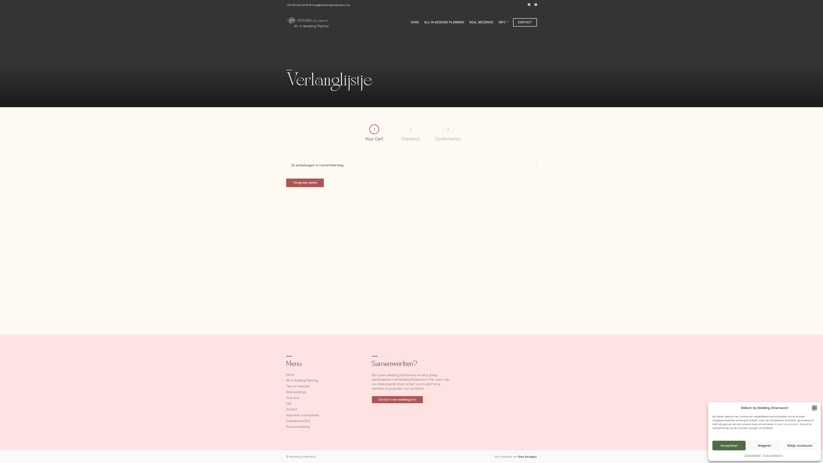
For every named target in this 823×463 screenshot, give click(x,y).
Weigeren (764, 446)
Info (502, 22)
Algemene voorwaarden (302, 415)
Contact (525, 22)
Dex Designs (527, 456)
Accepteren (729, 446)
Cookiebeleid (790, 424)
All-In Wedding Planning (444, 22)
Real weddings (481, 22)
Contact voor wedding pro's (397, 399)
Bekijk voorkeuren (800, 446)
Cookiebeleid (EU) (298, 421)
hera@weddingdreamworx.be (331, 5)
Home (415, 22)
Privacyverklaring (773, 455)
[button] (814, 408)
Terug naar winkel (305, 183)
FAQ (288, 404)
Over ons (292, 398)
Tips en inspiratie (297, 386)
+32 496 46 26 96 (297, 5)
